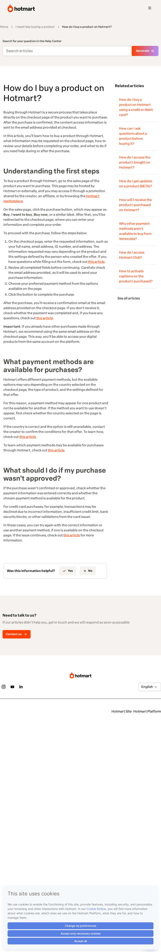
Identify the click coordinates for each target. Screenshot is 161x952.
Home (4, 27)
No (90, 571)
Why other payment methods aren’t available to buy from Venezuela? (135, 231)
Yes (70, 571)
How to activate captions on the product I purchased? (136, 276)
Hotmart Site (122, 711)
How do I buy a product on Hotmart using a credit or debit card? (136, 107)
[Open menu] (149, 8)
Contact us (14, 634)
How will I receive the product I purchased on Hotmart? (135, 205)
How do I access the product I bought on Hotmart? (134, 162)
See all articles (128, 298)
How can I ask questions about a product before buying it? (133, 136)
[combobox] (141, 686)
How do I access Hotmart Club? (131, 254)
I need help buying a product (35, 27)
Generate (142, 51)
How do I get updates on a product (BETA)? (135, 183)
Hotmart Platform (147, 711)
